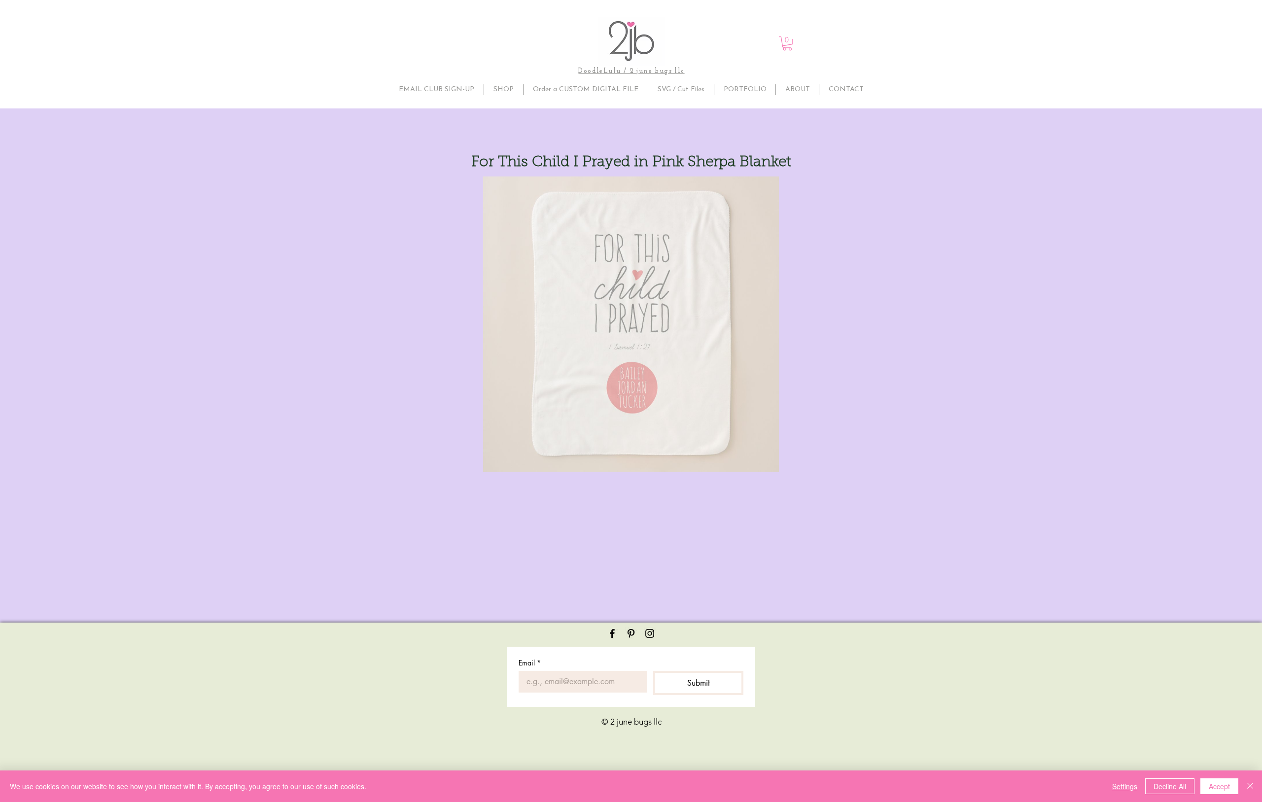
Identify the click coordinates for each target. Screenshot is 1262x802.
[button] (787, 43)
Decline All (1170, 786)
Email (530, 663)
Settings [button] (1124, 786)
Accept (1219, 786)
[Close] (1250, 786)
